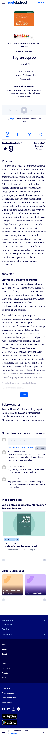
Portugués (6, 668)
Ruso (3, 659)
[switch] (24, 110)
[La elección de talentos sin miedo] (24, 524)
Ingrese (13, 119)
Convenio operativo (9, 698)
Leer (24, 395)
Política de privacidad (10, 688)
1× (10, 110)
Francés (5, 673)
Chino (4, 663)
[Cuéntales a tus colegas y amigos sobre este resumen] (40, 134)
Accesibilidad (7, 702)
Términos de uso (8, 693)
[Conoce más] (21, 142)
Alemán (4, 649)
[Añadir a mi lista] (29, 134)
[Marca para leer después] (18, 134)
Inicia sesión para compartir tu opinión (20, 447)
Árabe (4, 678)
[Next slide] (44, 560)
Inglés (4, 644)
